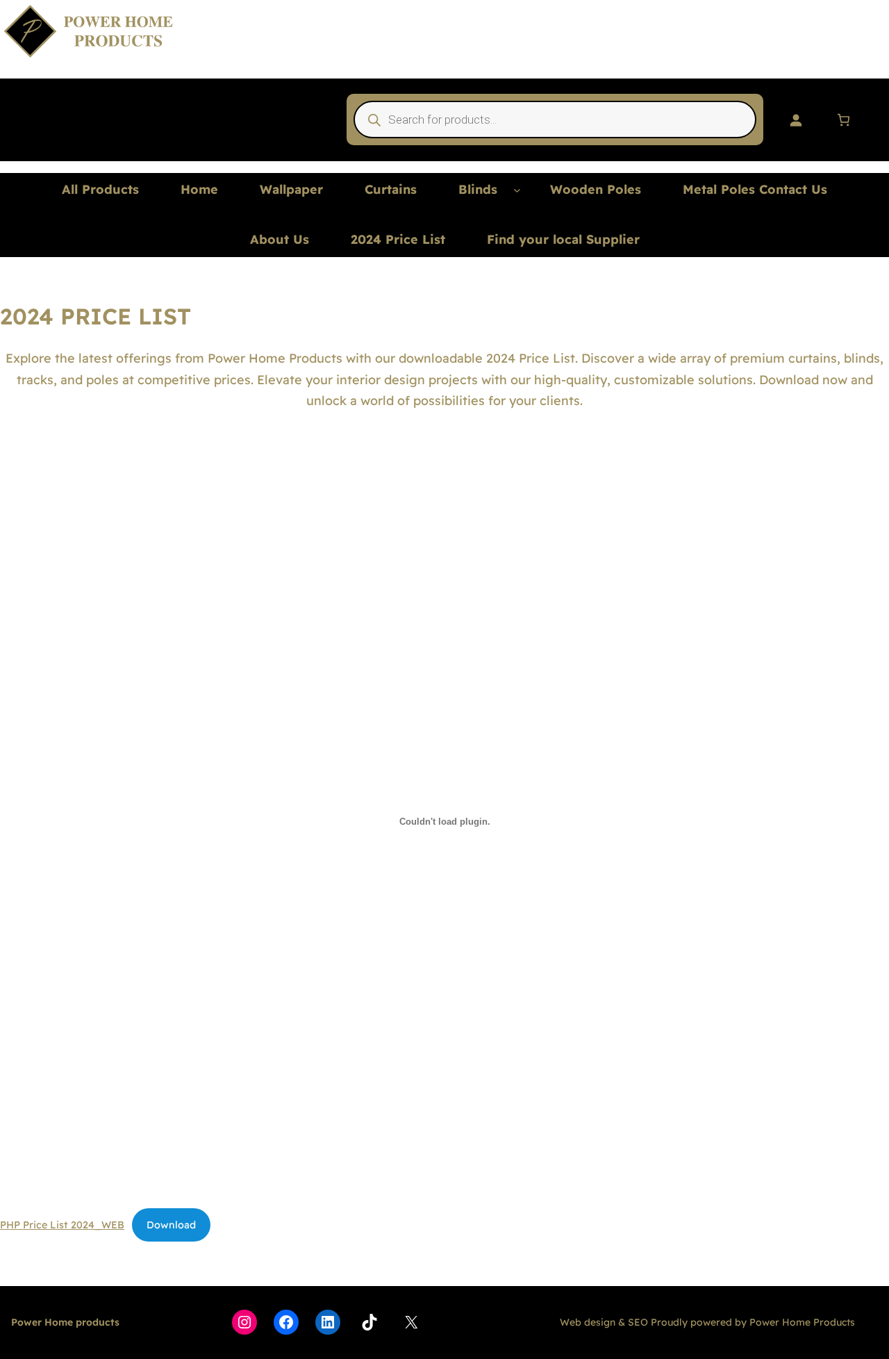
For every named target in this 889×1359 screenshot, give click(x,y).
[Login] (795, 119)
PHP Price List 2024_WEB (62, 1225)
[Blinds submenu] (517, 190)
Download (171, 1225)
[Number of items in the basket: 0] (843, 119)
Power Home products (65, 1322)
